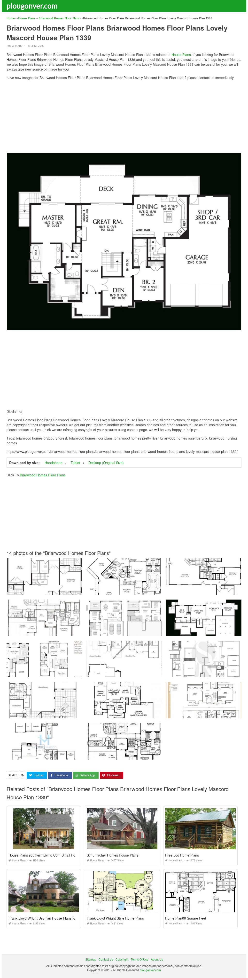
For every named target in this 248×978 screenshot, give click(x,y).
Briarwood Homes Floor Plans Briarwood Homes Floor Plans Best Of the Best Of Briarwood (67, 673)
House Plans (14, 46)
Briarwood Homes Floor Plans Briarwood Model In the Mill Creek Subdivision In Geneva (65, 755)
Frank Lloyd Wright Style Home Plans (115, 918)
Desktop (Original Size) (106, 462)
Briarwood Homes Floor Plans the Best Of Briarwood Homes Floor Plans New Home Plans (67, 590)
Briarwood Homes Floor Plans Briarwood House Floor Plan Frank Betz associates (140, 590)
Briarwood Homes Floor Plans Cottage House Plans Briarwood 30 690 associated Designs (147, 714)
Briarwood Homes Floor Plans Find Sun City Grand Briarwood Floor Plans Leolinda (62, 631)
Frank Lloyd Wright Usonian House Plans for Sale (46, 918)
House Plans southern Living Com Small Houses (45, 855)
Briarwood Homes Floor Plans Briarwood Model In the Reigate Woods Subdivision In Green (147, 673)
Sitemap (90, 959)
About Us (157, 959)
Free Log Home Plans (182, 855)
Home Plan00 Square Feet (185, 918)
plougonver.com (32, 5)
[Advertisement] (124, 118)
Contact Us (106, 959)
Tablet (75, 462)
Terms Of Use (139, 959)
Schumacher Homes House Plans (112, 855)
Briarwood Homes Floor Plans (43, 475)
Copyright (122, 959)
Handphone (53, 462)
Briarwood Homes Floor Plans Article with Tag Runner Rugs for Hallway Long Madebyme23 (147, 631)
